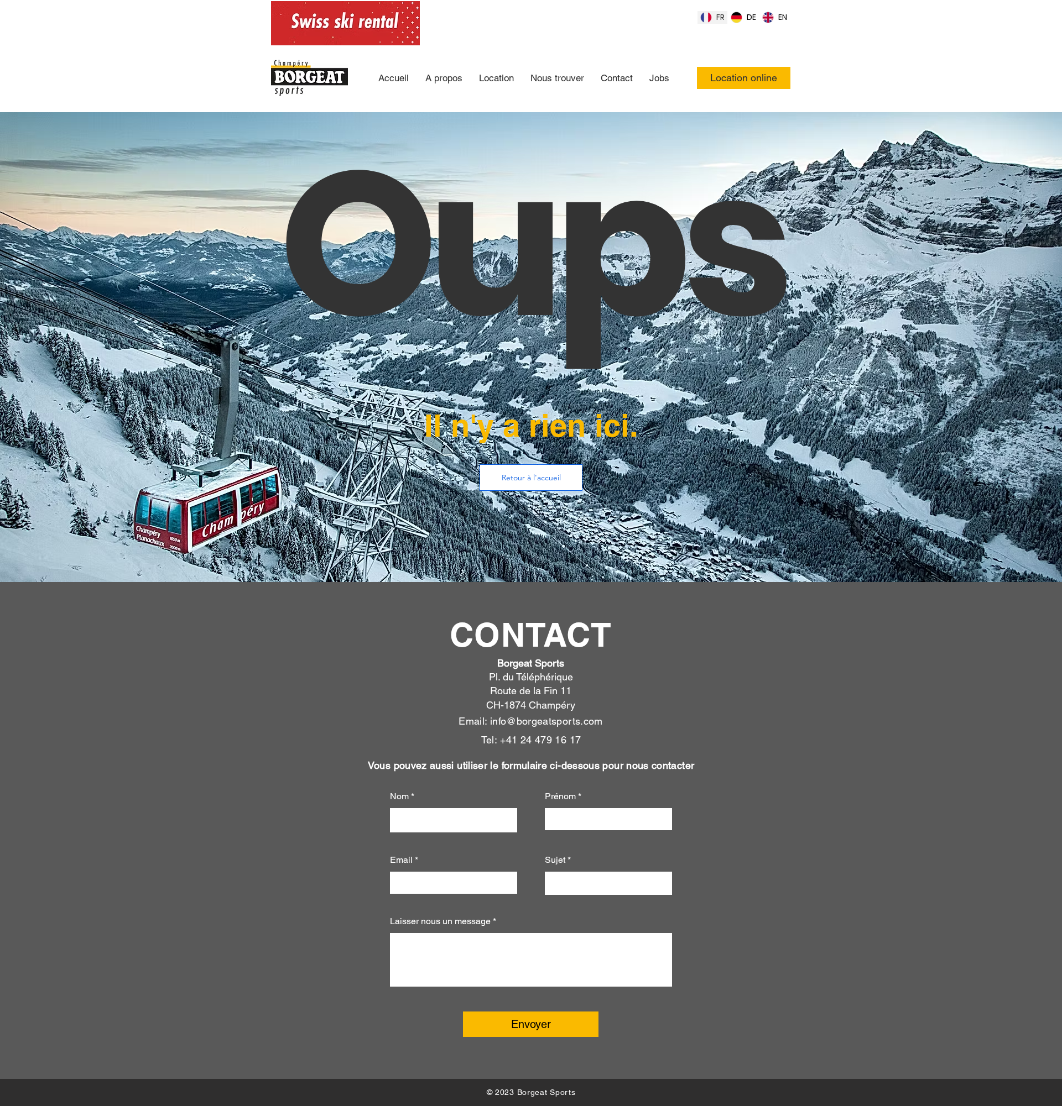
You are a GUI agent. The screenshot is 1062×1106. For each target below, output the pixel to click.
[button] (531, 477)
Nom (400, 796)
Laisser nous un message (440, 921)
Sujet (555, 860)
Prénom (560, 796)
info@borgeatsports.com (546, 721)
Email (401, 860)
